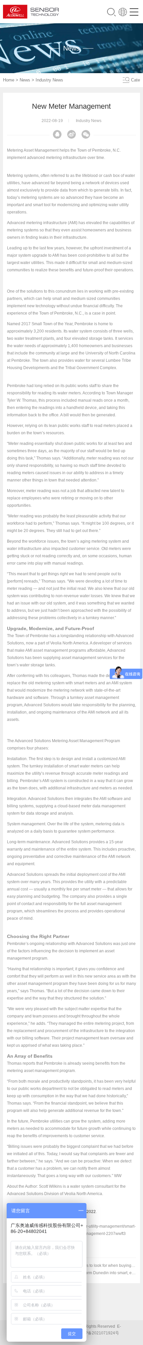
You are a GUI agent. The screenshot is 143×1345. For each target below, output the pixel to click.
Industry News (49, 79)
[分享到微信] (85, 134)
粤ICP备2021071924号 (98, 1333)
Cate (135, 79)
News (25, 79)
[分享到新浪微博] (71, 134)
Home (8, 79)
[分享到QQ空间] (57, 134)
